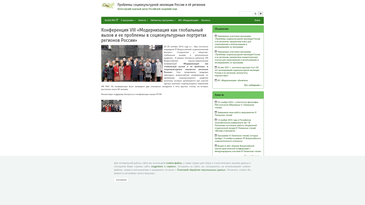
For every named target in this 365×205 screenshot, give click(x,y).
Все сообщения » (252, 85)
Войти (257, 20)
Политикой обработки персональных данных (201, 170)
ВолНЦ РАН (110, 20)
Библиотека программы (162, 20)
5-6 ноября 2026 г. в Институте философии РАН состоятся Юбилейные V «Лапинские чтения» (236, 105)
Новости (142, 20)
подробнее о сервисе (163, 166)
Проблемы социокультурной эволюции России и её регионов (161, 5)
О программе (127, 20)
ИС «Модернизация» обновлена (233, 80)
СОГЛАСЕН (121, 179)
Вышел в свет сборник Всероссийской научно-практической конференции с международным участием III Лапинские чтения (238, 148)
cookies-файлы (174, 163)
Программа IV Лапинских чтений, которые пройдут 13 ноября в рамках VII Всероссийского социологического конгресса (238, 138)
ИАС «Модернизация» (188, 20)
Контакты (205, 20)
